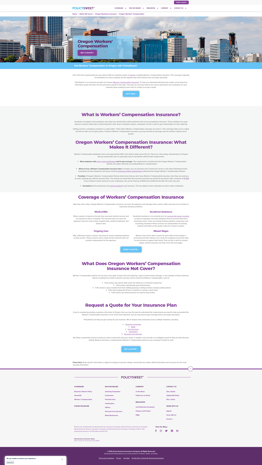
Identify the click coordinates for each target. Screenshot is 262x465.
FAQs (138, 415)
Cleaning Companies (133, 324)
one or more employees (106, 161)
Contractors (133, 331)
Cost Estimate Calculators (145, 407)
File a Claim (170, 399)
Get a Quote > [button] (87, 52)
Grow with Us (171, 415)
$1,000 (186, 178)
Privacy (118, 458)
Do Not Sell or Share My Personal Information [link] (148, 458)
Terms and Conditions (106, 458)
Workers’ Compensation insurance (126, 82)
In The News (140, 391)
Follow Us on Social (143, 395)
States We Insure (86, 14)
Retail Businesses (111, 415)
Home (74, 14)
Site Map (126, 458)
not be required (116, 186)
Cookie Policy (10, 462)
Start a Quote (181, 2)
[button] (62, 459)
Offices (107, 407)
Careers (169, 419)
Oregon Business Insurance (106, 14)
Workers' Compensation (83, 399)
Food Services (133, 329)
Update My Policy (172, 395)
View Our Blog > (161, 427)
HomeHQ (77, 395)
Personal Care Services (133, 334)
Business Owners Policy (83, 391)
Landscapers (109, 403)
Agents (169, 411)
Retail (133, 327)
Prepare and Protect (143, 411)
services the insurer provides (178, 216)
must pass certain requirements (130, 171)
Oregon (132, 75)
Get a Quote (170, 391)
